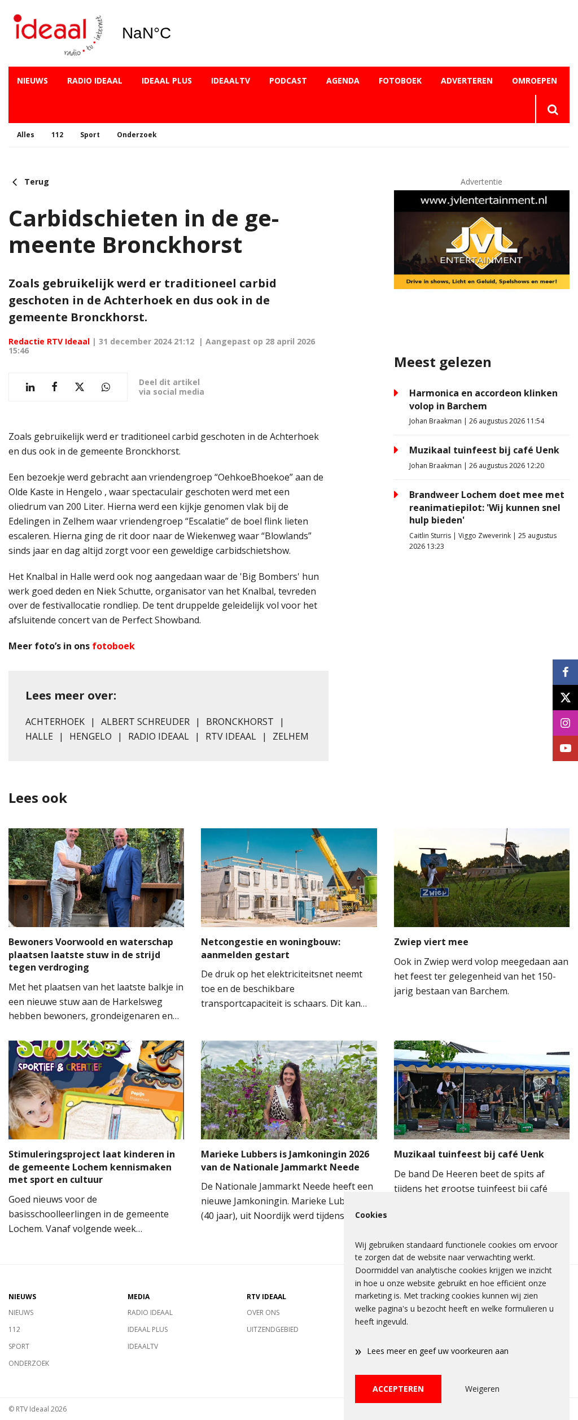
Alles (25, 134)
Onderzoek (137, 134)
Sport (90, 134)
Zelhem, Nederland (175, 33)
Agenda (343, 80)
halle (39, 736)
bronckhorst (240, 721)
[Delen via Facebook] (54, 387)
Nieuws (32, 80)
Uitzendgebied (273, 1329)
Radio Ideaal (94, 80)
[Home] (56, 34)
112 (57, 134)
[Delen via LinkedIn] (30, 387)
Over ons (263, 1312)
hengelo (90, 736)
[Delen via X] (79, 387)
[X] (565, 697)
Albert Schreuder (145, 721)
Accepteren (398, 1388)
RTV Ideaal (230, 736)
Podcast (288, 80)
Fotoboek (400, 80)
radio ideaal (158, 736)
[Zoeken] (552, 109)
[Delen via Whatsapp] (106, 387)
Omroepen (534, 80)
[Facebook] (565, 672)
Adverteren (467, 80)
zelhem (291, 736)
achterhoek (55, 721)
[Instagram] (565, 723)
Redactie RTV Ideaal (49, 341)
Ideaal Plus (167, 80)
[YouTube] (565, 748)
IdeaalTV (230, 80)
